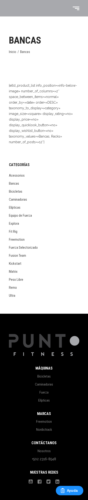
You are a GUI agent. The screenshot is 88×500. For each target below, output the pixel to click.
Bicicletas (15, 191)
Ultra (12, 295)
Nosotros (44, 451)
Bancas (14, 183)
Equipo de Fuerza (20, 215)
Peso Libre (16, 279)
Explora (14, 223)
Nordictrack (44, 429)
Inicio (12, 52)
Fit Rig (13, 231)
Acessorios (17, 175)
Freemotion (17, 239)
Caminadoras (18, 199)
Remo (13, 287)
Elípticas (14, 207)
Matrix (13, 271)
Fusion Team (17, 255)
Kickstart (15, 263)
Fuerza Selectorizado (23, 247)
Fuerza (44, 392)
